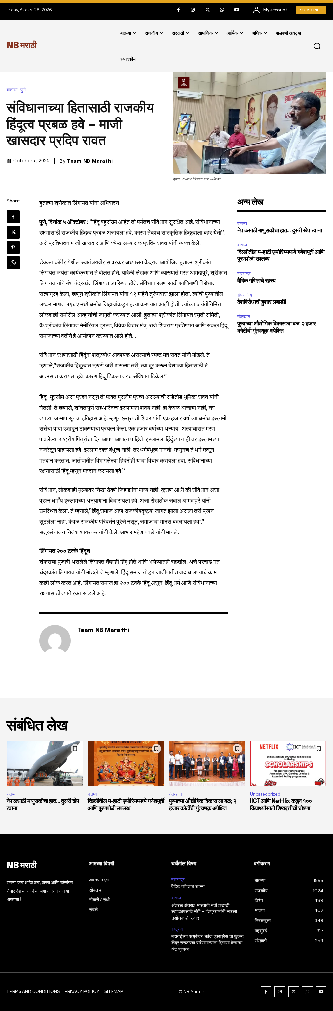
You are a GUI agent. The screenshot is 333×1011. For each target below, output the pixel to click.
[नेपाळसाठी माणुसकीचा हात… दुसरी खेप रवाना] (45, 764)
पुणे (23, 90)
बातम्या (12, 90)
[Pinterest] (13, 247)
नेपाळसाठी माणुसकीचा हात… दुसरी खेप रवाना (279, 231)
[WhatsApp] (222, 10)
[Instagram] (193, 10)
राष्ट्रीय (177, 929)
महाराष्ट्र (244, 273)
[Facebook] (178, 10)
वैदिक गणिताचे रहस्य (256, 281)
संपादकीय (244, 295)
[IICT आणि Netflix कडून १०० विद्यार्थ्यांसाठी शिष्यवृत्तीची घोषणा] (288, 764)
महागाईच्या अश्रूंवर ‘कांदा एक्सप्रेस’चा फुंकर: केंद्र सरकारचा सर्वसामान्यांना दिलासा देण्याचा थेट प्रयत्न (207, 943)
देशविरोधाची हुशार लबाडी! (261, 302)
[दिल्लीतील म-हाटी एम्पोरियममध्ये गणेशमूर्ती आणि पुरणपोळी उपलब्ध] (126, 764)
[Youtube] (237, 10)
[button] (317, 45)
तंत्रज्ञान (243, 316)
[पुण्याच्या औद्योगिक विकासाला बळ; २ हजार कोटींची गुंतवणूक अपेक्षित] (207, 764)
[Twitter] (207, 10)
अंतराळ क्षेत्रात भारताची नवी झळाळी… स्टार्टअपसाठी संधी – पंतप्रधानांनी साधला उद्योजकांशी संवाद (204, 912)
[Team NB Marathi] (55, 640)
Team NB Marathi (90, 161)
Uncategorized (265, 794)
